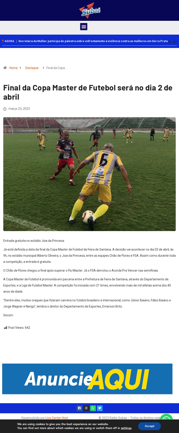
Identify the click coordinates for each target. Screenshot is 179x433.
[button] (83, 26)
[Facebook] (79, 408)
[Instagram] (86, 408)
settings (126, 428)
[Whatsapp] (93, 408)
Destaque (32, 68)
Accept (149, 426)
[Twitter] (100, 408)
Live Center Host (57, 418)
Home (13, 68)
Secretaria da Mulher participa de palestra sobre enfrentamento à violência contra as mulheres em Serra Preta (93, 41)
